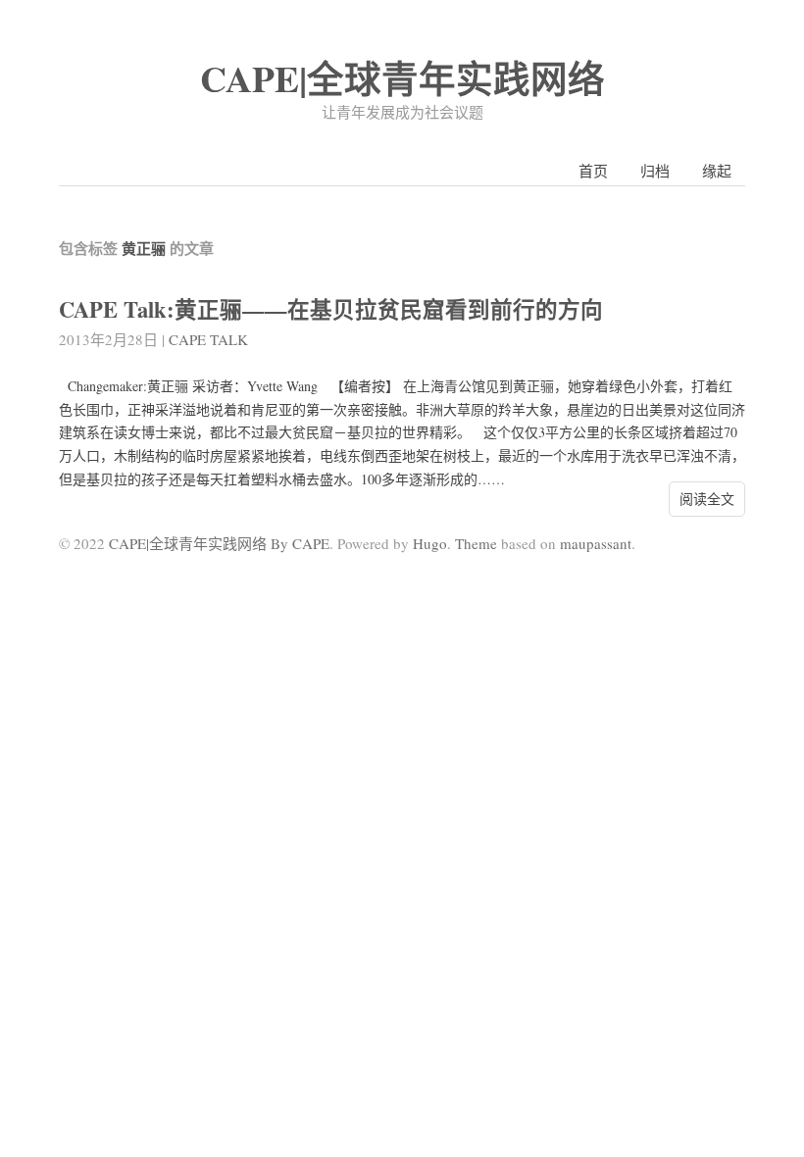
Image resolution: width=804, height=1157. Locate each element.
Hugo (430, 543)
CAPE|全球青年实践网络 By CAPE (219, 543)
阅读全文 (706, 498)
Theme (476, 543)
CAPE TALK (208, 339)
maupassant (595, 543)
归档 (655, 170)
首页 (593, 170)
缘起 (716, 170)
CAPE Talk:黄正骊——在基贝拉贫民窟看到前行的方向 (331, 309)
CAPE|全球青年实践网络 (402, 78)
